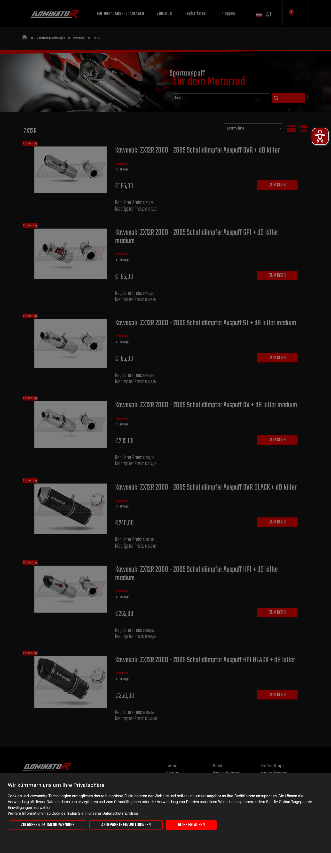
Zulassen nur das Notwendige (47, 825)
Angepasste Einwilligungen (126, 825)
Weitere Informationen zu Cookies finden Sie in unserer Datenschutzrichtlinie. (73, 813)
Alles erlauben (191, 825)
